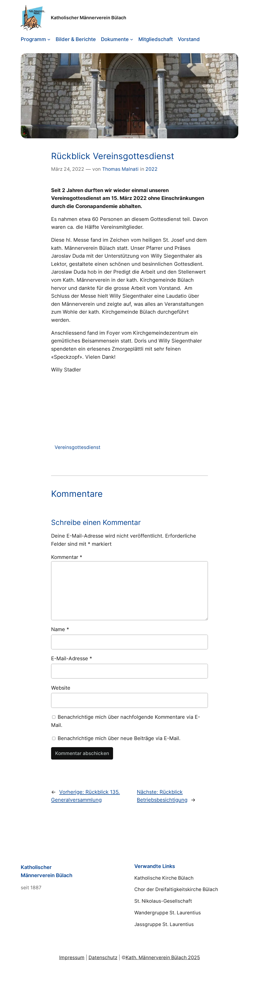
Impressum (71, 957)
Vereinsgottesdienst (77, 447)
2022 (151, 169)
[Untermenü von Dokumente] (131, 39)
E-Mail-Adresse (71, 658)
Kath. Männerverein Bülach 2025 (163, 957)
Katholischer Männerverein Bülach (88, 17)
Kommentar (66, 557)
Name (60, 629)
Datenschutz (103, 957)
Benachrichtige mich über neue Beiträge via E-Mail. (119, 738)
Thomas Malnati (120, 169)
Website (60, 688)
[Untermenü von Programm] (48, 39)
